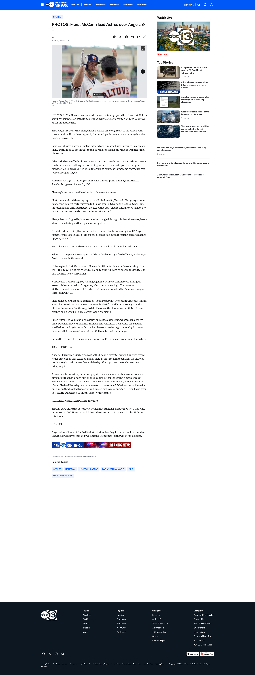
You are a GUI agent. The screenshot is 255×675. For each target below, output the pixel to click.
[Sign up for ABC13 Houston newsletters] (62, 654)
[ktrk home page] (49, 615)
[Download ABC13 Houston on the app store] (192, 654)
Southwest (101, 4)
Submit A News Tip (202, 636)
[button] (42, 4)
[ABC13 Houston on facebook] (43, 654)
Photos (86, 628)
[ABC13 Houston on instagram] (56, 654)
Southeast (114, 4)
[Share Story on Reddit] (126, 37)
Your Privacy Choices (60, 664)
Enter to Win (199, 632)
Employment (199, 628)
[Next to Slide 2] (143, 71)
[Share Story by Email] (138, 37)
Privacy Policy (46, 664)
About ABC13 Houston (204, 615)
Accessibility (199, 641)
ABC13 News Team (202, 623)
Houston (88, 4)
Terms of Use (115, 664)
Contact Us (198, 619)
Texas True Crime (160, 623)
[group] (99, 94)
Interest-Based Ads (129, 664)
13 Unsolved (158, 628)
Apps (85, 632)
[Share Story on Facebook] (114, 37)
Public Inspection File (145, 664)
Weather (87, 615)
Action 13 (156, 619)
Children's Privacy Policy (78, 664)
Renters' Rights (158, 641)
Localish (156, 615)
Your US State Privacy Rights (99, 664)
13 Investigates (159, 632)
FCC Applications (161, 664)
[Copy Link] (145, 37)
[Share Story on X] (120, 37)
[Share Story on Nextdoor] (132, 37)
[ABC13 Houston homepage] (57, 5)
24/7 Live (74, 4)
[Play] (183, 36)
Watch (86, 623)
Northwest (128, 4)
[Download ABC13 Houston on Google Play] (207, 654)
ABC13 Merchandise (203, 645)
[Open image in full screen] (143, 48)
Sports (155, 636)
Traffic (86, 619)
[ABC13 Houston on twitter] (50, 654)
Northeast (141, 4)
